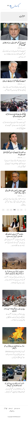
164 (8, 210)
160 (21, 210)
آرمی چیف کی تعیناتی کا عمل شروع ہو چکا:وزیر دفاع (14, 81)
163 (11, 210)
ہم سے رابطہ (11, 409)
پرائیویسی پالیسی (12, 411)
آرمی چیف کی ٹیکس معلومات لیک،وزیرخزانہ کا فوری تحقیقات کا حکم (14, 44)
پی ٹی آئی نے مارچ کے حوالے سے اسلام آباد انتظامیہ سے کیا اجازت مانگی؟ (16, 115)
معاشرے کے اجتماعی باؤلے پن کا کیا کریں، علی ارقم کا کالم (14, 347)
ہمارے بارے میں (17, 409)
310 (3, 210)
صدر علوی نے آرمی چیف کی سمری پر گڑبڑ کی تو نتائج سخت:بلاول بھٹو (14, 153)
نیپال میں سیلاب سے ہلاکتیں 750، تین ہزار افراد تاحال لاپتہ (14, 310)
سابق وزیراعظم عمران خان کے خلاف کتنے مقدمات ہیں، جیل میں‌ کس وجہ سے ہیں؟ (14, 235)
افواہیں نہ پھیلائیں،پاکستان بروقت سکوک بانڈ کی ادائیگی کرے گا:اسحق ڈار (15, 192)
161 (18, 210)
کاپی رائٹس (5, 409)
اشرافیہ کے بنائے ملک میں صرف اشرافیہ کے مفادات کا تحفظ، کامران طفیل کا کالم (14, 385)
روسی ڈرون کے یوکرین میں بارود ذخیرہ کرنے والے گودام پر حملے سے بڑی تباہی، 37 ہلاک (14, 273)
